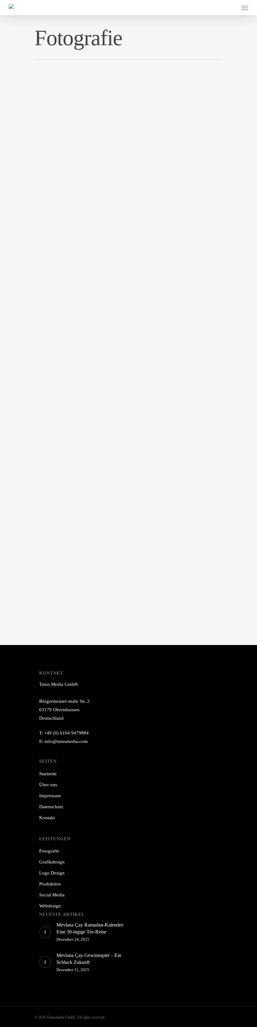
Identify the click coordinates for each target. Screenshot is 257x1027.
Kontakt (47, 817)
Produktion (50, 883)
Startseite (48, 773)
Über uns (48, 784)
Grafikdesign (52, 861)
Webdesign (50, 905)
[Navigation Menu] (244, 7)
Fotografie (49, 850)
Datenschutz (51, 806)
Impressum (50, 795)
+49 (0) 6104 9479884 (66, 732)
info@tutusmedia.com (66, 741)
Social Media (52, 894)
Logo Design (52, 872)
